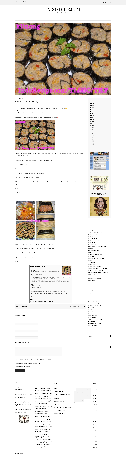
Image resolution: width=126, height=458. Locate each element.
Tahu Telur (90, 276)
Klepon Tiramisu (91, 280)
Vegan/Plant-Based (46, 444)
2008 (91, 139)
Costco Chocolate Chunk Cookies (95, 250)
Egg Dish (37, 403)
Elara (16, 453)
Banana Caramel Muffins (93, 296)
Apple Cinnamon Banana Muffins (95, 319)
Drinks (47, 400)
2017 (91, 121)
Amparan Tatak (91, 264)
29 (77, 400)
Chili (36, 396)
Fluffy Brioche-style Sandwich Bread (95, 270)
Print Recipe (67, 277)
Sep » (77, 402)
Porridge (39, 431)
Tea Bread (38, 442)
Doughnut (41, 400)
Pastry (36, 429)
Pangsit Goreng (91, 313)
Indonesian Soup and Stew (43, 418)
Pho (41, 429)
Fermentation (38, 404)
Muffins (45, 424)
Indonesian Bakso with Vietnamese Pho (96, 301)
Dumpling (37, 401)
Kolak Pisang (91, 256)
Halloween (37, 409)
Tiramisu (38, 444)
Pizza (50, 429)
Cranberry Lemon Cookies (93, 240)
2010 (91, 135)
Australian (42, 388)
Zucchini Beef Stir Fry (92, 242)
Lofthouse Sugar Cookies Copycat (95, 254)
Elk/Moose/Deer (45, 403)
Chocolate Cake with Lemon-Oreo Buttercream (98, 272)
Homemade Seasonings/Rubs (41, 411)
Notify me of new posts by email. (25, 366)
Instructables (40, 421)
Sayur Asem (90, 252)
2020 (91, 115)
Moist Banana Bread (92, 234)
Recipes (24, 1)
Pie (45, 429)
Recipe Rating (18, 342)
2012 (91, 131)
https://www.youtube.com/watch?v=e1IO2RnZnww (41, 301)
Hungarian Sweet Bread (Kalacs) (25, 306)
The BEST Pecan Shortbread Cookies (96, 305)
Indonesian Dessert (47, 416)
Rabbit (36, 434)
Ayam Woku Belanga (92, 286)
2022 (91, 111)
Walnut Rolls (91, 299)
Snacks (47, 437)
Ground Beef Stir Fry (92, 321)
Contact (17, 1)
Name (16, 321)
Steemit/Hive (40, 441)
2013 (91, 129)
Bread (47, 390)
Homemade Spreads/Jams (40, 413)
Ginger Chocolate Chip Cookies (94, 323)
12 (87, 392)
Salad (45, 434)
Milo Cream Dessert (92, 315)
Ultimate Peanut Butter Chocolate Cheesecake (97, 268)
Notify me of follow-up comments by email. (28, 363)
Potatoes (46, 431)
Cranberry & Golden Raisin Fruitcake (96, 232)
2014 (91, 127)
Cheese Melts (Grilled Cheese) (77, 306)
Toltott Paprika (91, 262)
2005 (91, 145)
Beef (16, 98)
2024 (91, 107)
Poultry (36, 432)
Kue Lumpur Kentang (92, 325)
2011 (91, 133)
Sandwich (37, 436)
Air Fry (44, 386)
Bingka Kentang (91, 288)
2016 (91, 123)
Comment (17, 345)
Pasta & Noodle (45, 427)
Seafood (43, 436)
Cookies (36, 398)
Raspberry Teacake (92, 290)
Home (21, 1)
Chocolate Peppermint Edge (94, 303)
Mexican (48, 423)
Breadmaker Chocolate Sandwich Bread (96, 227)
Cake (43, 391)
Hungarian (68, 18)
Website (17, 335)
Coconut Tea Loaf (92, 244)
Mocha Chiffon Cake (92, 298)
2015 (91, 125)
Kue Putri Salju (91, 260)
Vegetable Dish (41, 446)
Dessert (43, 398)
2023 (91, 109)
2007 (91, 141)
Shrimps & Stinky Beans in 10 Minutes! (96, 307)
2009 (91, 137)
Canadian (44, 393)
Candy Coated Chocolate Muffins (95, 294)
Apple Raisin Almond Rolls (93, 292)
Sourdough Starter (47, 439)
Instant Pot (48, 419)
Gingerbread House (46, 406)
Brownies (37, 391)
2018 (91, 119)
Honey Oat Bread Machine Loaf (94, 278)
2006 (91, 143)
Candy (50, 393)
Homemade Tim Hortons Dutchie (95, 230)
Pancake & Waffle (43, 426)
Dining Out (76, 18)
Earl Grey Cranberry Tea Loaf (94, 266)
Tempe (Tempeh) (46, 442)
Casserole (39, 395)
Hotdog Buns (91, 311)
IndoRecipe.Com (63, 9)
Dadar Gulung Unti (92, 317)
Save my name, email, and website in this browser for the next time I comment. (34, 359)
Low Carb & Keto (39, 423)
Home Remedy (45, 409)
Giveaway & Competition (41, 408)
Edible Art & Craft (45, 401)
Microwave (38, 424)
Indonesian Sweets (39, 419)
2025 (91, 105)
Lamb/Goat (48, 421)
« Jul (74, 402)
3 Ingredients (37, 386)
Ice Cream (45, 414)
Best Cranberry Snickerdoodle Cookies (96, 258)
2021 (91, 113)
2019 (91, 117)
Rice (41, 434)
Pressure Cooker (45, 432)
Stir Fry (48, 441)
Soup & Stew (37, 439)
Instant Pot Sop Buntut (93, 229)
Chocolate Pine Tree (92, 282)
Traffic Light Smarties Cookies (94, 309)
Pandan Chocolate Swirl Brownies (95, 238)
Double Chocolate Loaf (93, 274)
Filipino (45, 404)
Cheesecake (46, 395)
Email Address (18, 328)
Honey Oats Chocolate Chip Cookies (95, 284)
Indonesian (61, 18)
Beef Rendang (91, 236)
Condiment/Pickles (43, 396)
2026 (91, 103)
